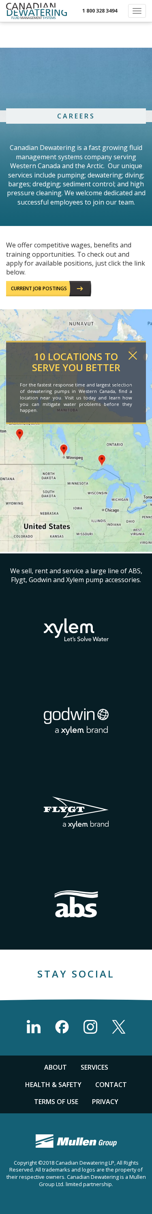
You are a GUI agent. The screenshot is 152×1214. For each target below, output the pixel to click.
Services (94, 1067)
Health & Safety (53, 1084)
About (55, 1067)
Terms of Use (56, 1101)
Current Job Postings (39, 288)
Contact (111, 1084)
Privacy (105, 1101)
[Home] (36, 11)
